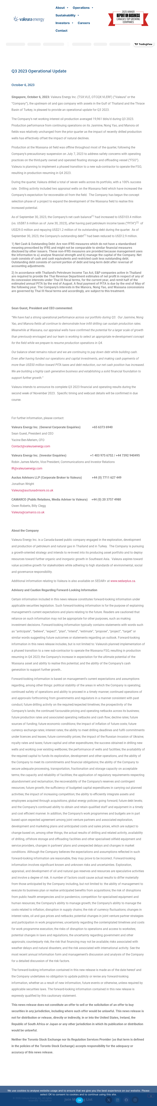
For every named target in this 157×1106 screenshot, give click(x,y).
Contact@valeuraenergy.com (30, 446)
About (60, 8)
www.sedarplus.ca (122, 581)
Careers (84, 23)
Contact (61, 30)
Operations (81, 8)
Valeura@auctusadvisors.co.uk (32, 490)
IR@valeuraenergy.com (26, 468)
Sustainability (65, 15)
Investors (63, 23)
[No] (151, 1095)
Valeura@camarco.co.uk (27, 512)
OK (79, 1100)
